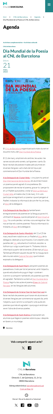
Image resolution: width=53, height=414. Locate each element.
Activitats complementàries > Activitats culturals (20, 42)
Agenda (11, 27)
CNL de (13, 7)
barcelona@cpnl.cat (35, 385)
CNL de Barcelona (9, 46)
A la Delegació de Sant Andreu (16, 315)
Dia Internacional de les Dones (16, 181)
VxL (15, 243)
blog (7, 204)
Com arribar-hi (26, 389)
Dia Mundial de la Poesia (30, 151)
